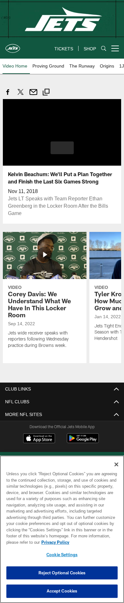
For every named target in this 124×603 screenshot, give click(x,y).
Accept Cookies (62, 590)
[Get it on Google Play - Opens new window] (83, 441)
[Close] (116, 464)
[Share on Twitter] (21, 95)
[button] (62, 147)
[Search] (103, 48)
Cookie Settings (62, 554)
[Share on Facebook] (8, 95)
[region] (62, 529)
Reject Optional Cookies (62, 572)
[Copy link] (46, 93)
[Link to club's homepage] (12, 46)
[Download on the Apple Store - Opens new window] (39, 438)
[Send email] (33, 95)
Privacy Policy (54, 542)
